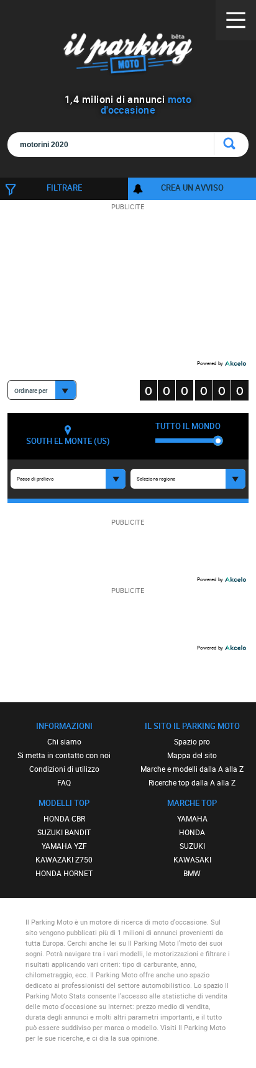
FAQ (64, 782)
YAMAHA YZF (64, 846)
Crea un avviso (192, 187)
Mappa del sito (192, 755)
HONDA (192, 832)
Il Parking (127, 55)
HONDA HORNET (64, 873)
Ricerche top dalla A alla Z (192, 782)
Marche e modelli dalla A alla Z (192, 769)
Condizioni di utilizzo (64, 769)
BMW (192, 873)
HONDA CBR (64, 818)
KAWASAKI (192, 859)
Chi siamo (64, 741)
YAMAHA (192, 818)
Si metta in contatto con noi (64, 755)
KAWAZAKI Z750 (64, 859)
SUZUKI (192, 846)
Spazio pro (192, 741)
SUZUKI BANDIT (64, 832)
